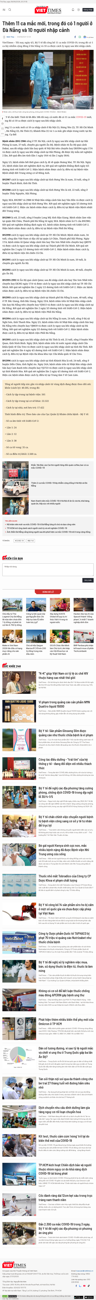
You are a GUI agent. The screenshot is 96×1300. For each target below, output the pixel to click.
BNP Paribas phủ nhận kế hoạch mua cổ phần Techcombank (84, 648)
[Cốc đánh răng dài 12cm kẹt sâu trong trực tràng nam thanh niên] (19, 1204)
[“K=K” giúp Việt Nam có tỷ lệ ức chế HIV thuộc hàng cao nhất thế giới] (19, 682)
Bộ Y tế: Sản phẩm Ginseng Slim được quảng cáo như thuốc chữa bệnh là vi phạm (66, 733)
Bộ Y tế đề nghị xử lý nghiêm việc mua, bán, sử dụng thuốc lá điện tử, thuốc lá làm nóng (66, 966)
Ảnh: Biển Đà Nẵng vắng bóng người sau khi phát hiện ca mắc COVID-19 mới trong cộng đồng (48, 532)
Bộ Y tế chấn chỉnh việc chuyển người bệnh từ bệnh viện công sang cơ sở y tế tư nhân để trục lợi (66, 821)
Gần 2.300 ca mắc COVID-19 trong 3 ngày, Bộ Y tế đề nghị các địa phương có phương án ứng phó (65, 1228)
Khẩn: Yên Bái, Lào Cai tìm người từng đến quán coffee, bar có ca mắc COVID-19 (59, 466)
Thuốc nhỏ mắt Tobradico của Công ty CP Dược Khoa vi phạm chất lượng (65, 878)
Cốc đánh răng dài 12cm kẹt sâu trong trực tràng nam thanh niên (65, 1198)
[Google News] (88, 37)
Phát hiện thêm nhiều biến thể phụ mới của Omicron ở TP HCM (66, 1022)
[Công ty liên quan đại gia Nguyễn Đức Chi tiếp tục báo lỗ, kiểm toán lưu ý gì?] (36, 604)
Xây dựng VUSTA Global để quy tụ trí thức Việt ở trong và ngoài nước (59, 618)
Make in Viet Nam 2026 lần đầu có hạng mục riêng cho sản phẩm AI (12, 649)
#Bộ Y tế (31, 541)
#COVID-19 (19, 541)
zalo (80, 1286)
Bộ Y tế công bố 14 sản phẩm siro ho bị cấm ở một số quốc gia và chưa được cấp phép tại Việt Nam (66, 909)
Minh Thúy (10, 37)
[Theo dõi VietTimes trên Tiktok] (89, 1286)
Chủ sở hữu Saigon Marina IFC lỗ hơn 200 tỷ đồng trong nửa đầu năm (36, 649)
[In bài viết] (79, 36)
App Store (78, 1297)
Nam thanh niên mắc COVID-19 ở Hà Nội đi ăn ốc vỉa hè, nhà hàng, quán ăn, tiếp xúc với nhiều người (60, 502)
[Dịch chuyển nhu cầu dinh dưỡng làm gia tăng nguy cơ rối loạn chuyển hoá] (19, 1116)
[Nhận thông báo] (73, 9)
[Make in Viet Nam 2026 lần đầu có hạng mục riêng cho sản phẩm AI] (12, 636)
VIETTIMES (48, 10)
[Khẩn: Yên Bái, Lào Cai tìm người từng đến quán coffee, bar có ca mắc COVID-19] (15, 470)
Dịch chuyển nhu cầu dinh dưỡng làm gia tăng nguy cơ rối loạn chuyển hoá (64, 1110)
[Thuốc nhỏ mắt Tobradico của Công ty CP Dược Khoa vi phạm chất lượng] (19, 885)
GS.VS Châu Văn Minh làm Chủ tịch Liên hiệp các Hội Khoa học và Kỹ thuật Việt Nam (60, 649)
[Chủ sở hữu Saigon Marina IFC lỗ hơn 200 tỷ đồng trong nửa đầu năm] (36, 636)
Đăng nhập (88, 10)
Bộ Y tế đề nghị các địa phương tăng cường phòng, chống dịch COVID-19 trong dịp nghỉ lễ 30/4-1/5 (66, 792)
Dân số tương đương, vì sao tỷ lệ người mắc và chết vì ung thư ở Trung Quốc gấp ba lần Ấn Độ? (66, 1052)
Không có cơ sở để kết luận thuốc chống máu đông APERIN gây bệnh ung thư (64, 993)
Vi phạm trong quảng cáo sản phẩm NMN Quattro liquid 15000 (64, 704)
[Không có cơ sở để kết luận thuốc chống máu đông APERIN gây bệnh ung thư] (19, 1000)
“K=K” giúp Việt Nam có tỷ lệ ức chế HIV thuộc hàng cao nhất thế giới (63, 675)
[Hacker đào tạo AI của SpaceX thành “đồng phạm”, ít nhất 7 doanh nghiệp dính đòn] (84, 604)
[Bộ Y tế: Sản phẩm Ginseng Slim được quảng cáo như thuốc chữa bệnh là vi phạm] (19, 740)
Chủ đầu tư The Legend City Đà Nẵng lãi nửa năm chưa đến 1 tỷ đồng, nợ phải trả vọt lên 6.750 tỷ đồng (12, 619)
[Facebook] (75, 37)
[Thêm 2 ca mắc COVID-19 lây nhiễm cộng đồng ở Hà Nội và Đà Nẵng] (15, 488)
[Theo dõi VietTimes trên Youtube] (84, 1286)
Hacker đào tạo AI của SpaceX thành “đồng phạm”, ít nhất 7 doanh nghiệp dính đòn (84, 618)
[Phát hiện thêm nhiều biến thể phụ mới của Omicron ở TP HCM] (19, 1028)
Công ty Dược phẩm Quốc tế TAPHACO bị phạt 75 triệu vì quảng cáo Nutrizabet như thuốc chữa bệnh (65, 937)
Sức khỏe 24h (12, 666)
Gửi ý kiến (88, 580)
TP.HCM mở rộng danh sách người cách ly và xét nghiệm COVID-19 (37, 528)
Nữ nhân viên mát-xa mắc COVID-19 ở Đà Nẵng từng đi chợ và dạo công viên (41, 524)
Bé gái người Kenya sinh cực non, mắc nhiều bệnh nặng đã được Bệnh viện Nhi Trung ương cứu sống (64, 849)
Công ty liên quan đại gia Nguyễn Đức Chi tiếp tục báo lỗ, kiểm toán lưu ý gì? (35, 618)
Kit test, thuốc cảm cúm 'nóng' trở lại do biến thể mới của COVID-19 (64, 1138)
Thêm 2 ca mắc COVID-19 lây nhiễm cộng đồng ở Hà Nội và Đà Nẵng (59, 484)
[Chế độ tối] (78, 9)
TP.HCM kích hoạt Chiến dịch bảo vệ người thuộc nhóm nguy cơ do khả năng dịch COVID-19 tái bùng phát (65, 1169)
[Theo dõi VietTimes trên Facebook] (76, 1286)
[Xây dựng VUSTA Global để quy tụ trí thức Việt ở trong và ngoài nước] (60, 604)
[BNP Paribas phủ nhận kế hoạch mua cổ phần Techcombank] (84, 636)
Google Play (89, 1297)
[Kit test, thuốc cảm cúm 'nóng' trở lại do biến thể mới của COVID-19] (19, 1145)
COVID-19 (81, 117)
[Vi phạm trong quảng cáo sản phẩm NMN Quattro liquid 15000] (19, 711)
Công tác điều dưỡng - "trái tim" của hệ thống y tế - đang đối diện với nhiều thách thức (65, 763)
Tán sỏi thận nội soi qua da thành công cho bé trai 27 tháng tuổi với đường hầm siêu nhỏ (66, 1083)
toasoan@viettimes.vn (84, 1271)
